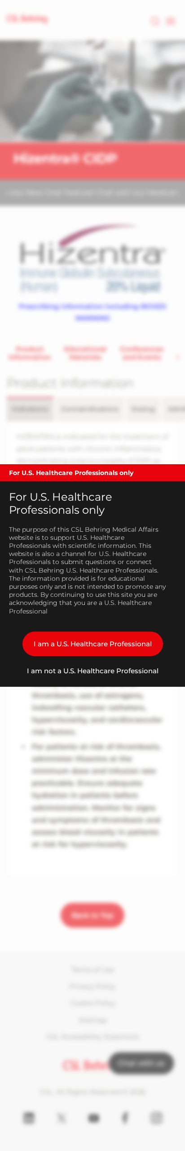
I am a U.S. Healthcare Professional (93, 644)
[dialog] (92, 575)
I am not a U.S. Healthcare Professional (93, 671)
